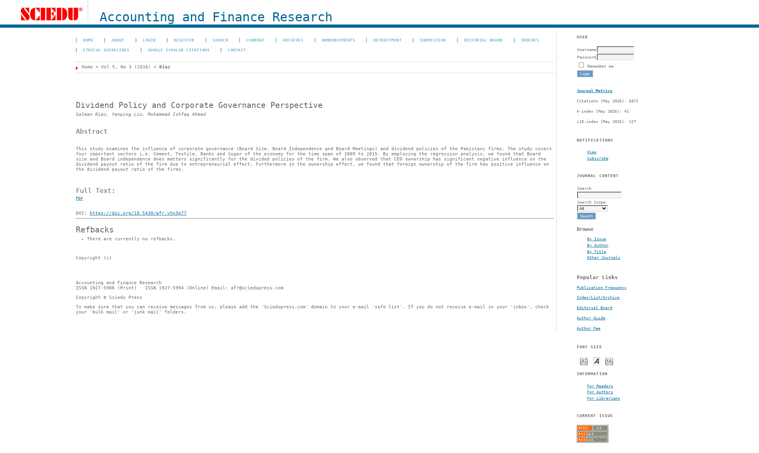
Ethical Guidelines (106, 49)
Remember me (600, 66)
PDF (79, 198)
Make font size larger (609, 360)
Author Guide (591, 318)
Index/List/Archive (598, 297)
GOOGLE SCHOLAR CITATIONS (179, 49)
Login (149, 40)
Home (88, 40)
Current (255, 40)
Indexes (530, 40)
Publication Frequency (602, 287)
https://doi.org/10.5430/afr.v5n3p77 (138, 213)
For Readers (600, 385)
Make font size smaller (584, 360)
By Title (596, 251)
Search (220, 40)
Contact (237, 49)
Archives (293, 40)
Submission (433, 40)
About (118, 40)
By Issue (596, 238)
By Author (597, 245)
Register (184, 40)
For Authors (600, 391)
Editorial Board (594, 308)
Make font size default (596, 360)
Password (586, 57)
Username (586, 49)
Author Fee (588, 328)
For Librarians (603, 398)
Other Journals (603, 257)
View (592, 151)
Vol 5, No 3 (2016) (126, 67)
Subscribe (597, 158)
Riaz (164, 67)
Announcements (338, 40)
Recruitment (388, 40)
